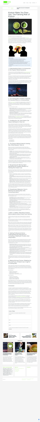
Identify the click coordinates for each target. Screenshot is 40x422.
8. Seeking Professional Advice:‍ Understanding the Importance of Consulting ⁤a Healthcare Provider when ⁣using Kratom (19, 64)
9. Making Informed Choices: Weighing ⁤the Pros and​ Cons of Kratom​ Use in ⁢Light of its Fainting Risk (19, 65)
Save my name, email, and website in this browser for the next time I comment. (18, 327)
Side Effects (33, 2)
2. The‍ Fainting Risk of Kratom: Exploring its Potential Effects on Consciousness (17, 59)
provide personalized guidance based (20, 296)
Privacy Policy (16, 371)
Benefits (24, 2)
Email (9, 322)
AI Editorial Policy (17, 370)
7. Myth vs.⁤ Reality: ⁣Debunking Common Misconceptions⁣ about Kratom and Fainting (18, 63)
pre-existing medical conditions (19, 116)
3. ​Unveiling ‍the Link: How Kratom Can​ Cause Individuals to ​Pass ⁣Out (16, 60)
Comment (10, 314)
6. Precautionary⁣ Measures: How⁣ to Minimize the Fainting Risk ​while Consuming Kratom (18, 62)
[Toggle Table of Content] (30, 58)
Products (27, 2)
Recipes (30, 2)
